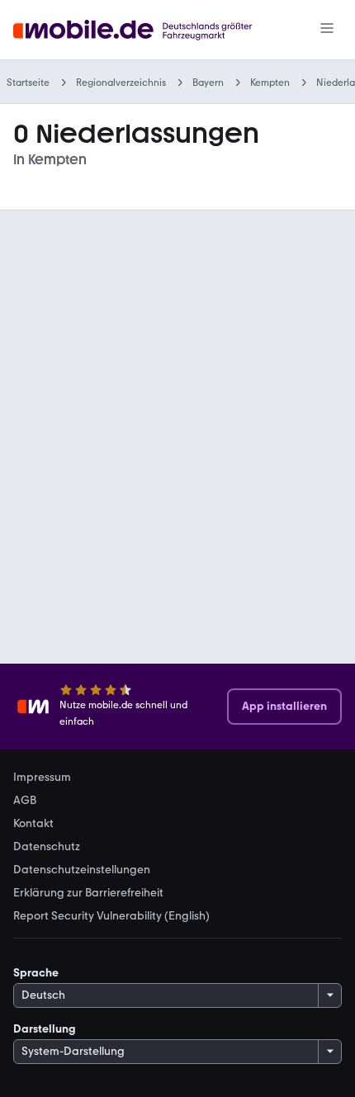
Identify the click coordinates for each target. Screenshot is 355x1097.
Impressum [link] (42, 777)
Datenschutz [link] (46, 846)
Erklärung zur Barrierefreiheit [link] (88, 893)
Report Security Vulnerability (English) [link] (111, 916)
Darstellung (44, 1029)
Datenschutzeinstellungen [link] (81, 870)
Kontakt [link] (33, 823)
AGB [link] (24, 800)
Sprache (36, 973)
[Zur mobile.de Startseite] (147, 30)
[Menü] (327, 29)
